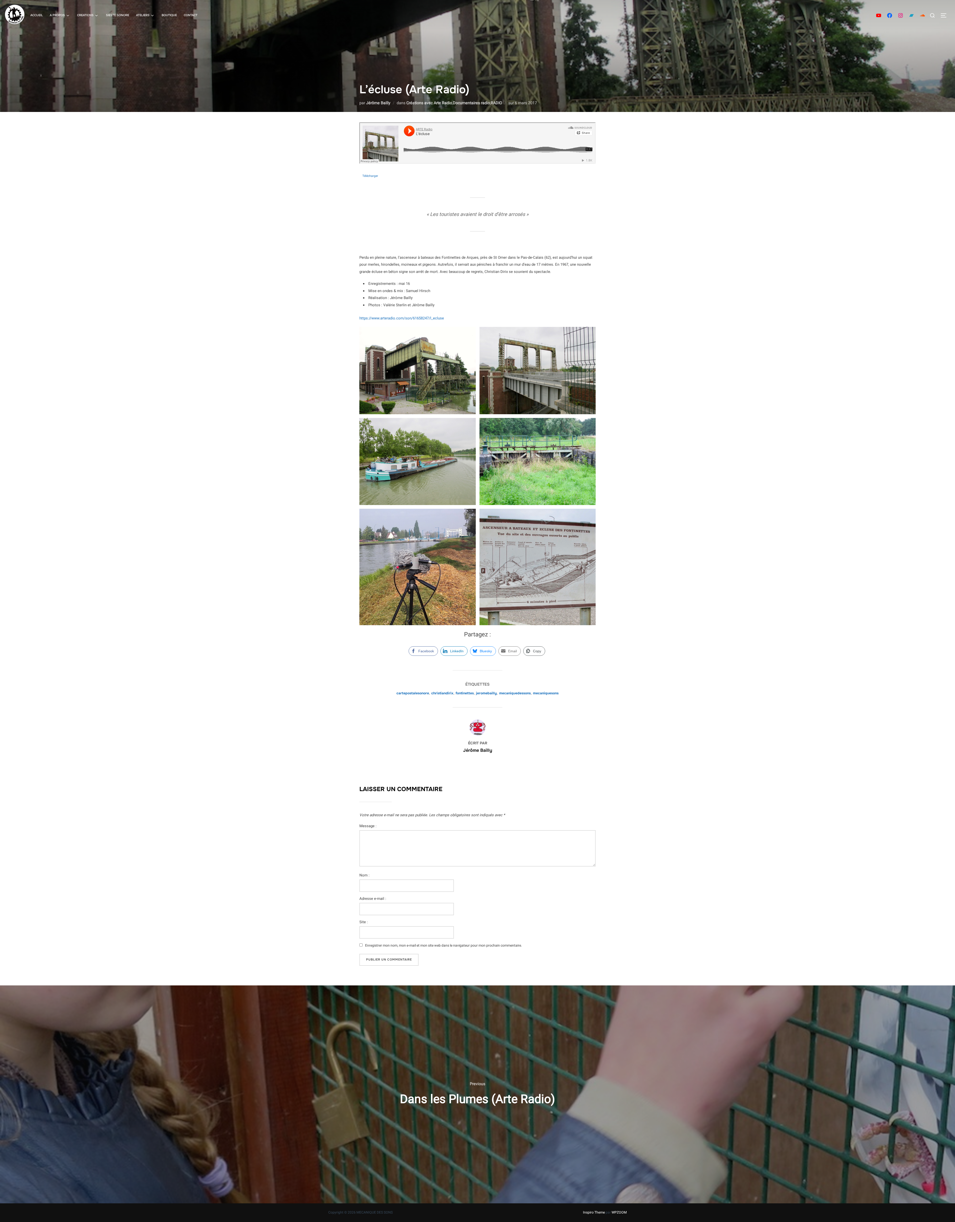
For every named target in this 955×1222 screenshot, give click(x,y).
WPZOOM (619, 1212)
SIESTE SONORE (117, 15)
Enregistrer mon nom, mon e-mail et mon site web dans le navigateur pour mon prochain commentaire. (443, 945)
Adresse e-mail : (372, 898)
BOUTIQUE (169, 15)
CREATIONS (85, 15)
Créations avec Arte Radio (429, 103)
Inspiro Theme (594, 1212)
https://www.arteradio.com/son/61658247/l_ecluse (401, 318)
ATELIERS (142, 15)
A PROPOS (57, 15)
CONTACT (190, 15)
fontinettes (465, 693)
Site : (363, 922)
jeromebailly (486, 693)
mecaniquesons (546, 693)
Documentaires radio (471, 103)
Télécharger (370, 176)
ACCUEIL (36, 15)
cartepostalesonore (412, 693)
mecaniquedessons (515, 693)
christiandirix (442, 693)
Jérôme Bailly (378, 103)
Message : (368, 826)
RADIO (496, 103)
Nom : (364, 875)
